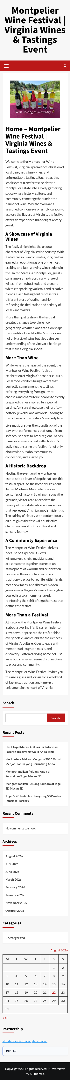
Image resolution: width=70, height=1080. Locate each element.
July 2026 (11, 864)
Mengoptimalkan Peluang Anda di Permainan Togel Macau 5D (27, 774)
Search (8, 703)
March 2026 (13, 879)
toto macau (24, 1041)
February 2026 (15, 887)
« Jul (5, 1018)
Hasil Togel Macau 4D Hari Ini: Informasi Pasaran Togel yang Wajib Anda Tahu (31, 749)
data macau (39, 1041)
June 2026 (12, 871)
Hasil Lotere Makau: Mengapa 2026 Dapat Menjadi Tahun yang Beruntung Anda (33, 761)
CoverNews (57, 1068)
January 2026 (14, 895)
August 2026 (14, 856)
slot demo (9, 1041)
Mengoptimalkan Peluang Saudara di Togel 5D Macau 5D (33, 786)
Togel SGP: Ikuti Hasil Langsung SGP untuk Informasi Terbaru (33, 798)
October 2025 (14, 910)
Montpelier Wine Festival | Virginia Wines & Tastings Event (35, 30)
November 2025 (16, 903)
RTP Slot (11, 1051)
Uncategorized (15, 938)
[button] (6, 65)
